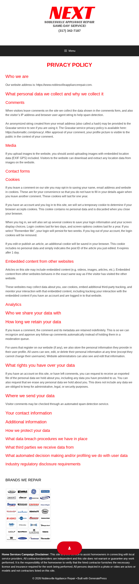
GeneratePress (98, 578)
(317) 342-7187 (69, 30)
